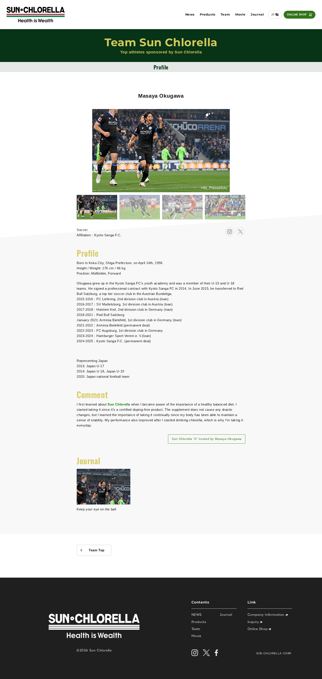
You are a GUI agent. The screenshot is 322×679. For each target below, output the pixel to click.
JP (272, 14)
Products (207, 14)
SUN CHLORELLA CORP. (274, 653)
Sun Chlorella (119, 404)
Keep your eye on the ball (96, 509)
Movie (240, 14)
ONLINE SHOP (297, 14)
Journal (257, 14)
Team (225, 14)
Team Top (96, 550)
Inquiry (254, 621)
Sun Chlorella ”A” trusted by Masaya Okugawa (207, 439)
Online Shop (258, 628)
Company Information (267, 614)
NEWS (196, 614)
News (190, 14)
